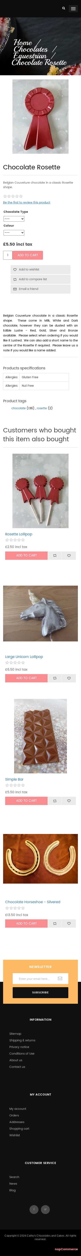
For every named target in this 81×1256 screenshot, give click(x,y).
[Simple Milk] (40, 736)
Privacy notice (19, 1047)
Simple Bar (14, 780)
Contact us (17, 1067)
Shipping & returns (22, 1040)
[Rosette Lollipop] (40, 491)
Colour (9, 226)
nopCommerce (66, 1249)
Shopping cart (19, 1128)
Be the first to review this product (26, 202)
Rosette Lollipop (18, 534)
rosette (42, 408)
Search (14, 1177)
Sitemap (15, 1033)
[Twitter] (45, 1209)
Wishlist (14, 1135)
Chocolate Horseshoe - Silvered (32, 902)
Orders (14, 1115)
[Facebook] (33, 1209)
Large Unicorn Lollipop (24, 657)
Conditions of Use (21, 1053)
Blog (12, 1190)
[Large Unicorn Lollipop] (40, 613)
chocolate (18, 408)
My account (17, 1108)
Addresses (16, 1122)
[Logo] (3, 4)
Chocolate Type (16, 212)
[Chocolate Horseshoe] (40, 859)
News (13, 1183)
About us (15, 1060)
